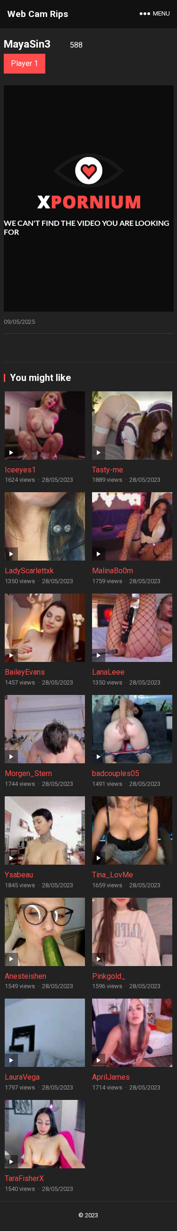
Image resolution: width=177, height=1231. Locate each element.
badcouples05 (115, 773)
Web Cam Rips (37, 13)
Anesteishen (25, 976)
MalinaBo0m (112, 570)
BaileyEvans (25, 672)
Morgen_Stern (28, 773)
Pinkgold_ (109, 976)
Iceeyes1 (20, 469)
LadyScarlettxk (29, 570)
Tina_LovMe (112, 874)
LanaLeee (108, 672)
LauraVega (22, 1077)
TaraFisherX (24, 1178)
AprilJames (111, 1077)
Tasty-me (107, 469)
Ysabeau (19, 874)
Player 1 (24, 63)
